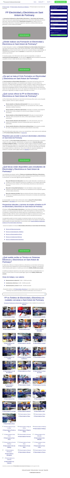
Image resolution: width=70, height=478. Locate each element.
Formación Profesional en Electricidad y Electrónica (16, 303)
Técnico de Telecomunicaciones (13, 229)
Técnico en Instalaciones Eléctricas (14, 237)
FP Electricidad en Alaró (24, 317)
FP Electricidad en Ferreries (39, 385)
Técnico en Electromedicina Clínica (14, 234)
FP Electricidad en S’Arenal (24, 452)
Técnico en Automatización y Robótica (14, 231)
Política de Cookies (34, 470)
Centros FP (40, 2)
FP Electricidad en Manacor (24, 411)
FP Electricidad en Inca (9, 399)
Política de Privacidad (57, 30)
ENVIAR (58, 35)
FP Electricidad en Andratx (9, 329)
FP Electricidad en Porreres (24, 436)
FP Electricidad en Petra (39, 416)
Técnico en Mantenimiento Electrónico (15, 239)
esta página (12, 201)
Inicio (35, 2)
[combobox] (52, 17)
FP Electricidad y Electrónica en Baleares (19, 7)
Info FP (48, 2)
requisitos (26, 149)
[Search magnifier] (45, 294)
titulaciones (24, 132)
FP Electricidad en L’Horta (24, 399)
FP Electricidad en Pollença (39, 428)
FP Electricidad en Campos (39, 343)
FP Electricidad (5, 7)
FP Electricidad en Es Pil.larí (24, 371)
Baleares (24, 304)
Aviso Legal (41, 470)
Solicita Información (61, 2)
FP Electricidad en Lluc (39, 399)
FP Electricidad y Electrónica (20, 289)
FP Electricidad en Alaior (9, 317)
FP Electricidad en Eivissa (39, 357)
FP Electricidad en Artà (24, 329)
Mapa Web (46, 470)
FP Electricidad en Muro (9, 423)
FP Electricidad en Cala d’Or (24, 343)
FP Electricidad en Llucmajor (9, 411)
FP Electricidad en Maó (39, 411)
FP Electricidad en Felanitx (24, 385)
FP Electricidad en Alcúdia (39, 317)
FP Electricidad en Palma (24, 416)
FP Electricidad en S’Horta (39, 452)
